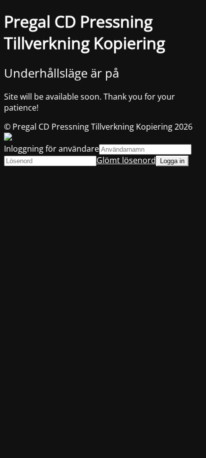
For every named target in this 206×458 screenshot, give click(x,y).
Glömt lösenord (126, 160)
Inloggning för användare (51, 148)
